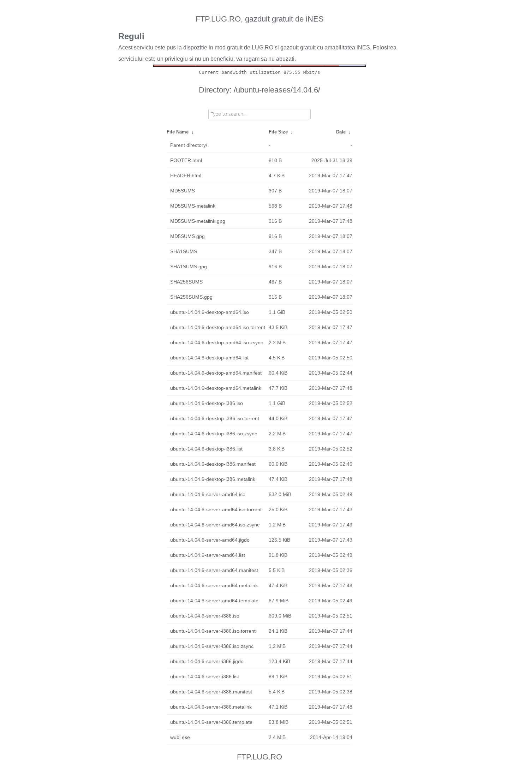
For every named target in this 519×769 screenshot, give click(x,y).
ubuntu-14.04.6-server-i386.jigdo (207, 661)
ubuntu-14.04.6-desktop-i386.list (206, 449)
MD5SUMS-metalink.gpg (197, 221)
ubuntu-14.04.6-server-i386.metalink (211, 707)
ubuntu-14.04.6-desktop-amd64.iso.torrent (217, 327)
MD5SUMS (182, 190)
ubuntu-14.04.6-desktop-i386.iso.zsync (213, 433)
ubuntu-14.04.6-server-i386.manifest (211, 692)
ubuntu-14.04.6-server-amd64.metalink (214, 585)
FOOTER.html (186, 160)
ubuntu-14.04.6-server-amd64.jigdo (210, 540)
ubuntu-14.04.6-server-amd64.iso (207, 494)
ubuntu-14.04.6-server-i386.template (211, 722)
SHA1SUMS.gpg (188, 266)
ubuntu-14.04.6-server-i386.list (204, 676)
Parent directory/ (188, 145)
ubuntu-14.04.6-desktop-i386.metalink (212, 479)
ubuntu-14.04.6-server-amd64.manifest (214, 570)
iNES (363, 47)
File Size (278, 132)
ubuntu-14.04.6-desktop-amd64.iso (209, 312)
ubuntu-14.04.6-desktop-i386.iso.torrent (214, 418)
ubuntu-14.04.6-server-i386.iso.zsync (211, 646)
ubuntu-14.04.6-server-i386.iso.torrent (213, 631)
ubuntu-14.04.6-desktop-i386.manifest (213, 464)
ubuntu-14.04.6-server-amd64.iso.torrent (216, 509)
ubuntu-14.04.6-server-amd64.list (207, 555)
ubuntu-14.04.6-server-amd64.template (214, 600)
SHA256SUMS (186, 282)
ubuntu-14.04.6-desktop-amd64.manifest (216, 373)
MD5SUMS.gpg (187, 236)
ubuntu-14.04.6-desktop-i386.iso (206, 403)
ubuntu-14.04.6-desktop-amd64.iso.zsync (216, 342)
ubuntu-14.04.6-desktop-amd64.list (209, 357)
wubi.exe (180, 737)
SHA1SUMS (183, 251)
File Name (178, 132)
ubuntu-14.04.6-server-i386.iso (204, 616)
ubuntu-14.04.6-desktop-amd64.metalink (215, 388)
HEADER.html (185, 175)
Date (341, 132)
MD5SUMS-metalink (192, 206)
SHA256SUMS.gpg (191, 297)
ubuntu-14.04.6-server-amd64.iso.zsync (215, 524)
